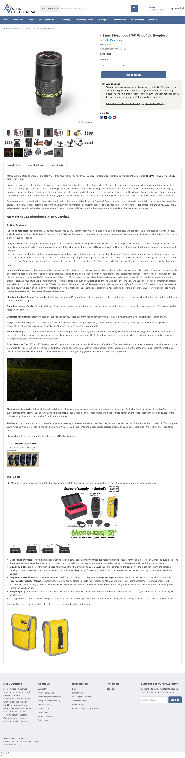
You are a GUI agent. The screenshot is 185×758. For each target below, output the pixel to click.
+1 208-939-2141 (156, 10)
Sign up (175, 699)
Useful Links (43, 712)
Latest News (77, 693)
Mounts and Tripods (84, 20)
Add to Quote (134, 74)
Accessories (17, 20)
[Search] (134, 8)
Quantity (104, 59)
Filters (31, 20)
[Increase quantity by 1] (123, 65)
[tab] (13, 165)
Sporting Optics (119, 20)
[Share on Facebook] (101, 117)
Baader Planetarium (113, 40)
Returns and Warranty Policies (85, 708)
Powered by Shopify (11, 744)
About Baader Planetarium (49, 697)
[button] (8, 132)
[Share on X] (105, 117)
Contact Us (152, 20)
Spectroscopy (65, 20)
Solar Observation (46, 20)
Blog (74, 689)
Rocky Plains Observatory (49, 700)
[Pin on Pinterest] (114, 117)
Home (5, 20)
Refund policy (43, 720)
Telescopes (103, 20)
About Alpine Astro (46, 693)
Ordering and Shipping (81, 697)
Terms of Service (45, 716)
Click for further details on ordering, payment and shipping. (135, 103)
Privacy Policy (78, 704)
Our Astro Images (45, 704)
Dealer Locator (137, 20)
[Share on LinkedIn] (110, 117)
